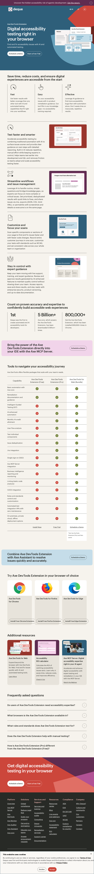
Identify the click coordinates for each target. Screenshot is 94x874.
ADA (64, 804)
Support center (40, 837)
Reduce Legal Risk (26, 811)
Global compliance (25, 805)
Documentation (40, 841)
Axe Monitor (12, 821)
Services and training (39, 807)
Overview (11, 804)
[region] (47, 862)
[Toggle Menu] (84, 9)
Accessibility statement (54, 826)
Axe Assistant (12, 829)
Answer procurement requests (26, 839)
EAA (64, 808)
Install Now (37, 527)
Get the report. (73, 3)
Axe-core (10, 833)
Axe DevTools (11, 815)
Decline (42, 869)
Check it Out (40, 679)
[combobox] (71, 9)
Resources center (53, 805)
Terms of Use (85, 858)
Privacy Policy (61, 863)
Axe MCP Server (10, 809)
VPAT (65, 816)
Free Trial (56, 527)
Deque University (38, 825)
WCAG (65, 820)
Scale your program (25, 818)
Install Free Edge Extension (76, 621)
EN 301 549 (67, 812)
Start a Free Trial (33, 54)
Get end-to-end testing (25, 824)
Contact (79, 829)
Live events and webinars (54, 815)
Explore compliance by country (67, 826)
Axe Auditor (12, 825)
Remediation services (39, 831)
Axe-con (52, 821)
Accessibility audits (39, 814)
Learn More (13, 676)
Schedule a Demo (16, 54)
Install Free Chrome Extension (22, 621)
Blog (51, 810)
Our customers (80, 815)
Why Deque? (81, 804)
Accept (52, 869)
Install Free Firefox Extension (49, 621)
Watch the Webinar (70, 682)
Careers (79, 825)
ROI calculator (53, 832)
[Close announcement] (91, 2)
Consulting (38, 819)
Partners (79, 821)
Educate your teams (26, 831)
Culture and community (80, 809)
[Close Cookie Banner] (91, 854)
